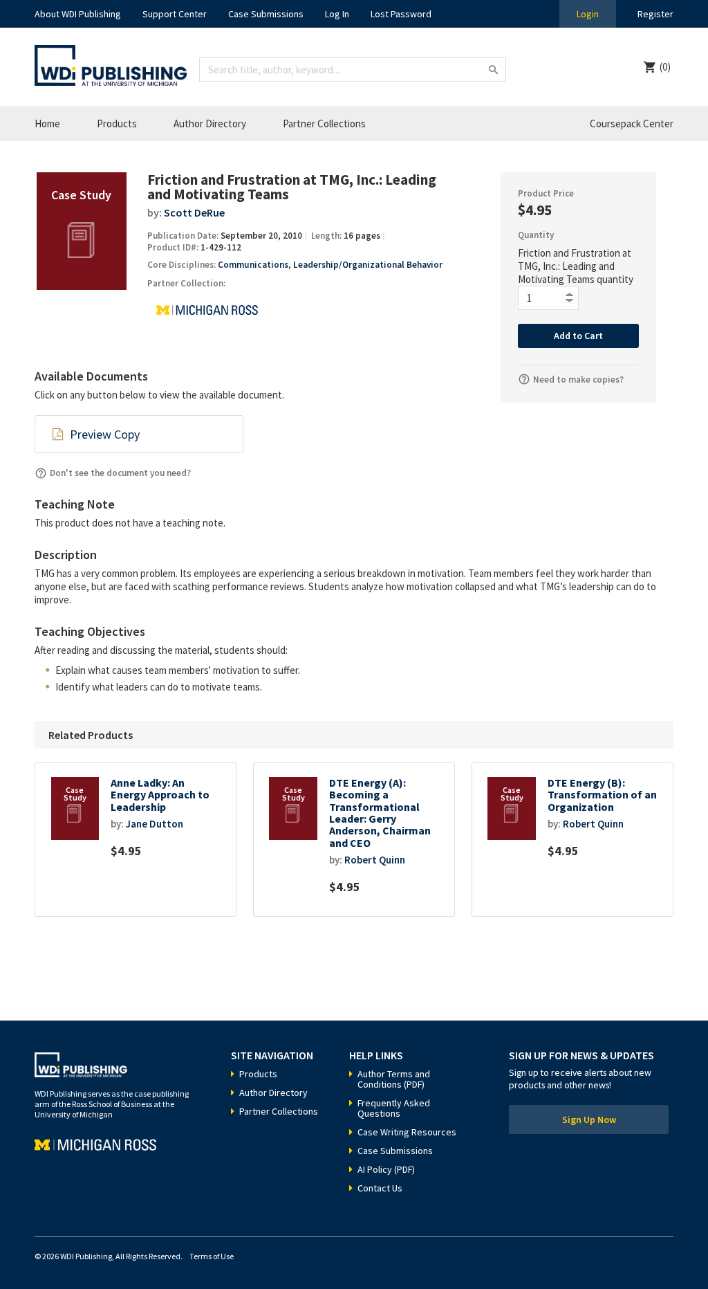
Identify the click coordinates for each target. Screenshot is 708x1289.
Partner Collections (324, 123)
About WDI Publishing (78, 14)
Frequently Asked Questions (393, 1108)
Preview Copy (105, 434)
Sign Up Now (589, 1119)
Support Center (174, 14)
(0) (665, 66)
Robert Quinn (374, 859)
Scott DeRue (194, 212)
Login (588, 14)
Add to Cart (578, 335)
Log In (337, 14)
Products (117, 123)
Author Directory (210, 123)
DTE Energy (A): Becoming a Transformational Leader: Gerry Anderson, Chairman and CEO (380, 813)
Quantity (536, 235)
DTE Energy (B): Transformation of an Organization (602, 795)
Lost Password (401, 14)
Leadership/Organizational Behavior (367, 265)
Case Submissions (266, 14)
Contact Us (379, 1188)
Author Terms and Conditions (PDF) (393, 1079)
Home (47, 123)
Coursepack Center (631, 123)
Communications (253, 265)
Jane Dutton (154, 823)
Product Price (546, 193)
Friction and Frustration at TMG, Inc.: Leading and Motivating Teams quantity (575, 266)
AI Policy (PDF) (386, 1169)
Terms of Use (211, 1256)
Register (655, 14)
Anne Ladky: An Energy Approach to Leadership (160, 795)
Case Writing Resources (406, 1132)
